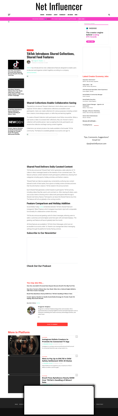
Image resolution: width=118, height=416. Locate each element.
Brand (16, 404)
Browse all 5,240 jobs (89, 121)
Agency (55, 14)
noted (41, 207)
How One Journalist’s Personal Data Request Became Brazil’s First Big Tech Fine (15, 73)
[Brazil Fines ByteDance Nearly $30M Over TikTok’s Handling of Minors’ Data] (16, 99)
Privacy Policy (99, 404)
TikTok (29, 68)
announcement (31, 72)
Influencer (49, 14)
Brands (42, 14)
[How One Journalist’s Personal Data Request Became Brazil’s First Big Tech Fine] (16, 69)
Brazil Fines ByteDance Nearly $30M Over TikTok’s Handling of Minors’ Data (15, 112)
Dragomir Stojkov (38, 60)
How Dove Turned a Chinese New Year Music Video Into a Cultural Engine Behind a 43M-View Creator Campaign (16, 92)
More (76, 14)
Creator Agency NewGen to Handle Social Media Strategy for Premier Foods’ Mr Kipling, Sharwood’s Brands (15, 131)
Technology (62, 14)
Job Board (70, 14)
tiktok (38, 303)
